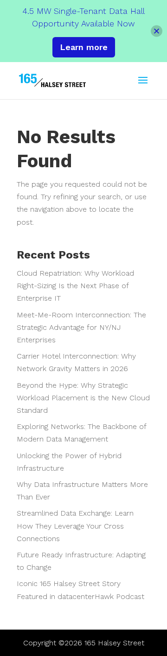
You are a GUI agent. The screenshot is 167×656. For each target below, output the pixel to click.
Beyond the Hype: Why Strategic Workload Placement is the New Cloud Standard (83, 398)
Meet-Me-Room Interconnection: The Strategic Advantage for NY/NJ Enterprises (81, 327)
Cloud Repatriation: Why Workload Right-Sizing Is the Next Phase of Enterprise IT (75, 286)
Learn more (84, 47)
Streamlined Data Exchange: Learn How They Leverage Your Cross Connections (75, 525)
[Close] (156, 31)
